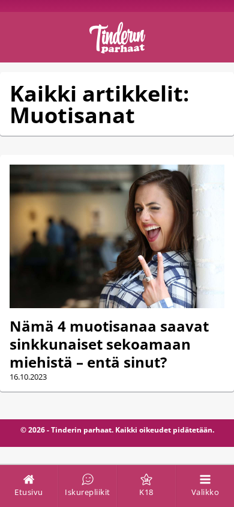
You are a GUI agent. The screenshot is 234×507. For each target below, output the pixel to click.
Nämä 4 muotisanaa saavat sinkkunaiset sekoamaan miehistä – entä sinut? (109, 344)
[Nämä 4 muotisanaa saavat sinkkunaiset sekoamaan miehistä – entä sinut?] (117, 236)
